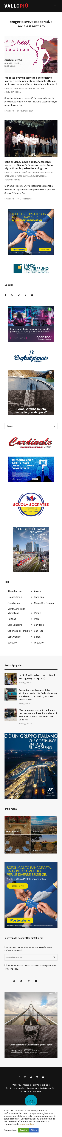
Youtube (32, 295)
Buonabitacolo (15, 597)
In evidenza (38, 88)
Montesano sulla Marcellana (16, 611)
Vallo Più (10, 111)
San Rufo (38, 630)
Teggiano (39, 642)
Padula (37, 613)
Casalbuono (14, 603)
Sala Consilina (15, 624)
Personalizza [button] (10, 1130)
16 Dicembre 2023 (25, 199)
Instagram (12, 295)
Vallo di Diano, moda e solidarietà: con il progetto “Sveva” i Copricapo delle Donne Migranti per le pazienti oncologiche (29, 165)
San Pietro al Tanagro (19, 630)
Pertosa (12, 619)
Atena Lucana (26, 88)
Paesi (19, 176)
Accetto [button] (23, 1130)
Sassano (12, 642)
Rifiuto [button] (34, 1130)
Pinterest (25, 295)
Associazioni (11, 88)
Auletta (37, 591)
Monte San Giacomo (44, 603)
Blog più (23, 172)
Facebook (6, 295)
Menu (54, 6)
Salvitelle (39, 624)
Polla (36, 619)
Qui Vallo (27, 176)
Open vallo (10, 176)
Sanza (37, 636)
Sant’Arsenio (14, 636)
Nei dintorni (46, 172)
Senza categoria (13, 92)
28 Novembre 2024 (25, 111)
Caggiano (39, 597)
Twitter (19, 295)
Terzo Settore (12, 180)
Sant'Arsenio (40, 176)
